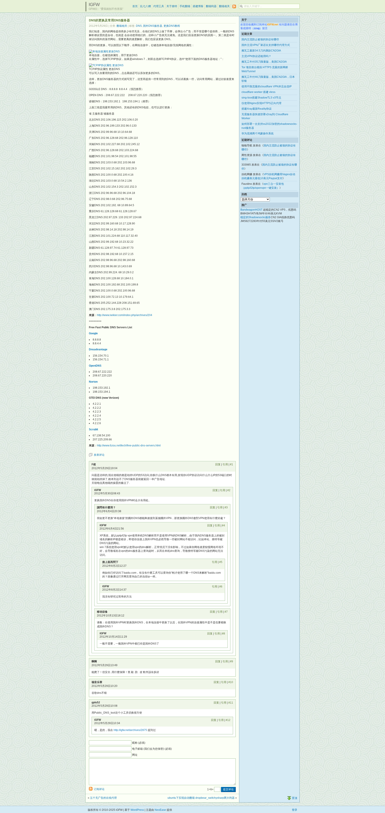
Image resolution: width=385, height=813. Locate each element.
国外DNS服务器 (152, 25)
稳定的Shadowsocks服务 (255, 217)
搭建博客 (198, 6)
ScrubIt (93, 429)
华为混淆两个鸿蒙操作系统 (258, 133)
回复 (218, 464)
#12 (228, 720)
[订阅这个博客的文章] (234, 6)
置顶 (294, 798)
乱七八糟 (145, 6)
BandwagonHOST (251, 209)
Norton (93, 381)
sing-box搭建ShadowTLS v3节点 (261, 97)
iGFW (94, 4)
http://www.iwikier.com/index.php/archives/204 (124, 315)
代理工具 (158, 6)
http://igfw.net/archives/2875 (130, 730)
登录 (294, 809)
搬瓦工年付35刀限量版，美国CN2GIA (264, 61)
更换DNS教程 (172, 25)
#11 (230, 702)
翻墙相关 (224, 6)
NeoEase (160, 809)
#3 (226, 507)
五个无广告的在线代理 (103, 797)
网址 (134, 754)
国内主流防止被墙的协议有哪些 (260, 39)
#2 (228, 490)
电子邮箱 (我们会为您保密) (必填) (152, 748)
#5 (220, 562)
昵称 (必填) (138, 742)
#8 (223, 633)
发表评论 (99, 454)
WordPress (137, 809)
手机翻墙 (185, 6)
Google (93, 333)
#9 (231, 661)
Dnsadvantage (98, 349)
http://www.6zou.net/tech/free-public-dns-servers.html (129, 445)
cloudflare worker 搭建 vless (258, 92)
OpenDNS (95, 365)
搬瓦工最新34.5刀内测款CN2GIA (261, 50)
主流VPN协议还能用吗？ (256, 56)
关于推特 (171, 6)
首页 (135, 6)
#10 (230, 682)
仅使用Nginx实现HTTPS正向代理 (261, 103)
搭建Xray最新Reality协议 (257, 108)
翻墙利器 (211, 6)
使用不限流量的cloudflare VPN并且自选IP (267, 86)
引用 (225, 464)
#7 (226, 611)
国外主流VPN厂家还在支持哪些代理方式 (266, 45)
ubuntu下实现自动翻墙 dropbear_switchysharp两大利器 (201, 797)
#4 (223, 525)
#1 (231, 464)
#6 (220, 586)
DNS (139, 25)
